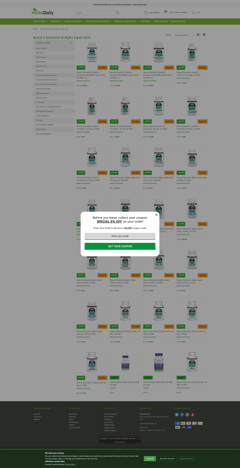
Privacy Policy (70, 464)
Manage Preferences (186, 459)
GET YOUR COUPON (120, 246)
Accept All (149, 458)
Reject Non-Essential (167, 458)
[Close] (156, 215)
